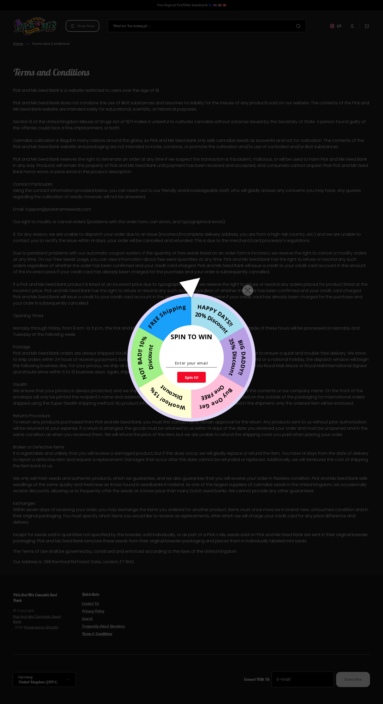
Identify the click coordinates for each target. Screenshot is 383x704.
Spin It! (191, 377)
